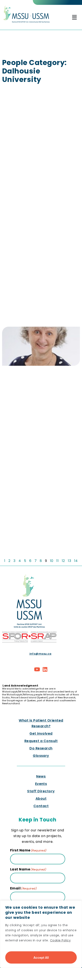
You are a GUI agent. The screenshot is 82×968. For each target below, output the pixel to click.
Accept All (41, 957)
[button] (74, 17)
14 (76, 560)
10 (51, 560)
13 (69, 560)
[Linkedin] (45, 669)
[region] (41, 934)
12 (63, 560)
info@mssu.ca (40, 653)
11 (57, 560)
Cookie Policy (60, 940)
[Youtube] (37, 669)
